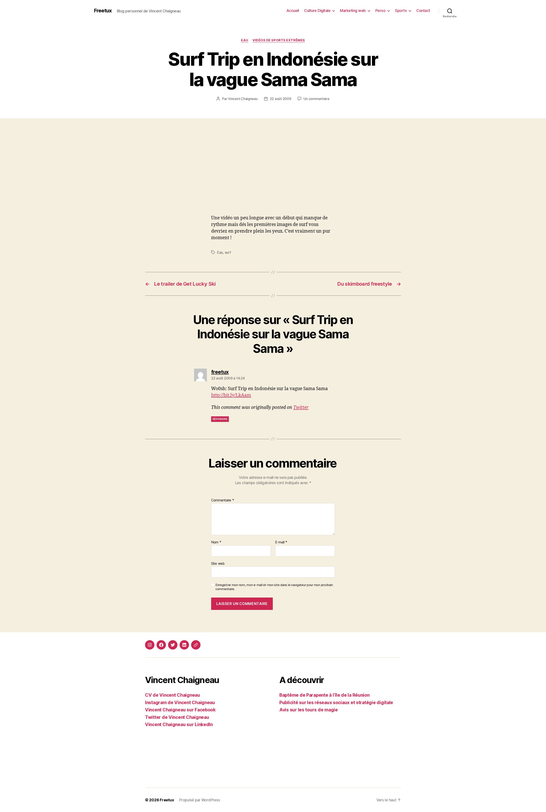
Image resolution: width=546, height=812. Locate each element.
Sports (401, 10)
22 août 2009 (280, 99)
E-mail (281, 542)
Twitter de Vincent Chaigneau (177, 717)
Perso (380, 10)
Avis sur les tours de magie (308, 709)
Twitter (301, 407)
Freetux (103, 10)
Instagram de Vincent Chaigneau (180, 702)
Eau (244, 40)
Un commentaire (316, 99)
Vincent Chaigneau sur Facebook (180, 709)
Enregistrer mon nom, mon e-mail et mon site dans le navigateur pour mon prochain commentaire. (274, 587)
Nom (216, 542)
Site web (218, 563)
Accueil (292, 10)
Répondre (220, 419)
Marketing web (353, 10)
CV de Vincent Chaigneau (172, 695)
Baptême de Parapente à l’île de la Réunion (324, 695)
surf (228, 252)
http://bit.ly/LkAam (231, 395)
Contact (423, 10)
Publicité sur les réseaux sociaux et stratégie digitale (336, 702)
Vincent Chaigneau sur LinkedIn (179, 724)
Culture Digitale (317, 10)
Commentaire (222, 500)
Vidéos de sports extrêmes (279, 40)
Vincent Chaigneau (242, 99)
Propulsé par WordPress (199, 800)
